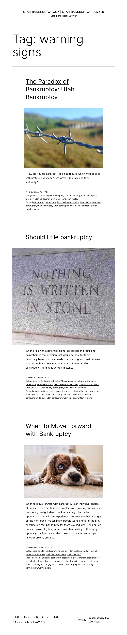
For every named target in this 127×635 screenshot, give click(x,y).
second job (37, 564)
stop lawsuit (58, 564)
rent (38, 394)
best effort (56, 557)
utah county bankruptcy (67, 199)
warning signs (32, 209)
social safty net (59, 394)
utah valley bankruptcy (75, 387)
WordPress (93, 621)
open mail (30, 394)
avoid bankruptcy (41, 557)
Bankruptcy (58, 195)
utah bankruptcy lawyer (86, 205)
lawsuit (73, 561)
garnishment (55, 391)
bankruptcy (51, 202)
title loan (41, 398)
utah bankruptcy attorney (66, 384)
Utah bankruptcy (45, 205)
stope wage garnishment (76, 564)
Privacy (82, 619)
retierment (45, 394)
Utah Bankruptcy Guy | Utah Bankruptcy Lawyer (63, 12)
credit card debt (41, 391)
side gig (47, 564)
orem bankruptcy (82, 381)
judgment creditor (60, 561)
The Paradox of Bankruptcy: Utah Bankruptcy (50, 89)
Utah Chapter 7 (33, 387)
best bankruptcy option (68, 202)
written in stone (84, 398)
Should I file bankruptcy (59, 237)
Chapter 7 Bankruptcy (62, 381)
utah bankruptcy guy (63, 205)
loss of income (81, 391)
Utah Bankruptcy (72, 195)
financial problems (87, 557)
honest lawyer (44, 561)
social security (73, 394)
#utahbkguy (46, 195)
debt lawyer (86, 551)
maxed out (94, 391)
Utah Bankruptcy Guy (45, 199)
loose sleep (67, 391)
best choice (85, 202)
